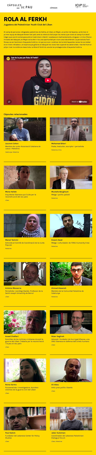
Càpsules (53, 8)
